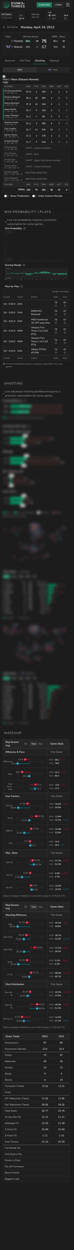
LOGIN (58, 4)
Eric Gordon (10, 153)
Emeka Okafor (11, 171)
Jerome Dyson (11, 141)
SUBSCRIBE (44, 4)
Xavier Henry (10, 134)
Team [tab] (33, 743)
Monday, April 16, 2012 (37, 27)
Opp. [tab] (40, 743)
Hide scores (8, 18)
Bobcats (18, 46)
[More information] (24, 228)
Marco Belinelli (11, 103)
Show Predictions (19, 196)
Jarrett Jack (9, 159)
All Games (6, 14)
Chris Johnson (11, 178)
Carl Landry (10, 128)
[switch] (6, 196)
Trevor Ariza (10, 165)
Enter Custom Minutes (50, 196)
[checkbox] (2, 18)
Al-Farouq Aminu (13, 90)
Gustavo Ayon (11, 122)
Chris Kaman (10, 147)
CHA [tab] (55, 69)
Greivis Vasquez (12, 97)
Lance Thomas (11, 115)
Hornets (18, 41)
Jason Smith (10, 109)
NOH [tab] (19, 69)
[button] (37, 222)
